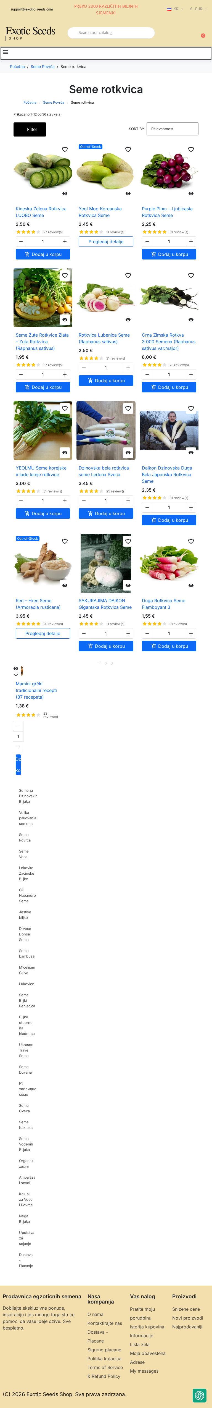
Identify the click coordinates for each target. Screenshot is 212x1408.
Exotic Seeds (30, 30)
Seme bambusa (27, 953)
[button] (200, 32)
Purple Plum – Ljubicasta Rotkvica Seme (167, 212)
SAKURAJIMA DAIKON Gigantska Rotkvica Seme (105, 604)
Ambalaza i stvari (27, 1180)
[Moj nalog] (181, 33)
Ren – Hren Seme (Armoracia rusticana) (38, 604)
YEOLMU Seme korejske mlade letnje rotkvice (41, 471)
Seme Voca (24, 854)
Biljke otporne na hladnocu (27, 1025)
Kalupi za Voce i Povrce (26, 1199)
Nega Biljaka (24, 1219)
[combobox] (111, 32)
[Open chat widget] (199, 1395)
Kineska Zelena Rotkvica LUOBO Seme (41, 212)
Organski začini (26, 1163)
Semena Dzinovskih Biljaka (28, 796)
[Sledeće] (196, 663)
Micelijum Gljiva (27, 970)
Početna (29, 102)
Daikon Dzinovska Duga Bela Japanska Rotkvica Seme (167, 474)
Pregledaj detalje (106, 241)
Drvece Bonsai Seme (25, 934)
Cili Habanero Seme (27, 895)
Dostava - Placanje (26, 1260)
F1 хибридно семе (27, 1089)
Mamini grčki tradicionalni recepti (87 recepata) (36, 690)
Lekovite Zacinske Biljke (26, 873)
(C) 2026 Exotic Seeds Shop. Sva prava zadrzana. (64, 1394)
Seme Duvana (25, 1069)
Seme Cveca (24, 1108)
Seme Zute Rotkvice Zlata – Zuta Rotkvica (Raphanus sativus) (42, 341)
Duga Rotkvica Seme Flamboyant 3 (163, 604)
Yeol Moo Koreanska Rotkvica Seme (100, 212)
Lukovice (26, 984)
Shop (16, 38)
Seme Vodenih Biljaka (26, 1144)
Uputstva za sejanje (26, 1238)
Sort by (136, 129)
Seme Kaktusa (26, 1125)
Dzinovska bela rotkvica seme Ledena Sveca (104, 471)
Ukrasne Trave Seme (26, 1050)
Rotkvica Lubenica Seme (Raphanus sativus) (104, 338)
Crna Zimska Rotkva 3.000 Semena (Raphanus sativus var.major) (168, 341)
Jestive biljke (25, 915)
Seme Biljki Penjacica (27, 1000)
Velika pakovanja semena (27, 818)
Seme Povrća (53, 102)
